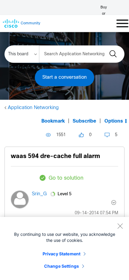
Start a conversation (64, 77)
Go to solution (66, 178)
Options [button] (113, 121)
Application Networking (33, 107)
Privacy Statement (61, 253)
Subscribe (84, 121)
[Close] (120, 226)
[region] (64, 248)
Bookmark (53, 121)
